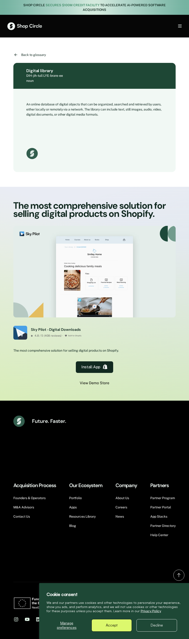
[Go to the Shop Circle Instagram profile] (16, 619)
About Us (122, 498)
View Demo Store (94, 383)
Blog (72, 526)
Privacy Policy (151, 611)
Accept (112, 625)
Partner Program (162, 498)
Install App (90, 367)
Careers (121, 507)
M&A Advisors (23, 507)
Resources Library (82, 516)
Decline (157, 625)
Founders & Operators (29, 498)
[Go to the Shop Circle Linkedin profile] (38, 619)
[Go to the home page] (24, 26)
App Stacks (158, 516)
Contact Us (21, 516)
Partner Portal (160, 507)
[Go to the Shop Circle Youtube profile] (27, 619)
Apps (73, 507)
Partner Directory (163, 526)
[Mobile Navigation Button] (172, 26)
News (119, 516)
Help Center (159, 535)
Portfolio (75, 498)
